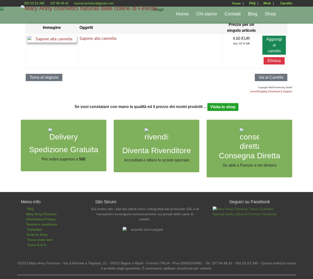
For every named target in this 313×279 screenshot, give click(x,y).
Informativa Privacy (40, 219)
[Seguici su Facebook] (249, 222)
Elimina (274, 61)
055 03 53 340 (34, 3)
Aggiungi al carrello (274, 45)
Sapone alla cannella (97, 38)
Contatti (232, 13)
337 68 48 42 (59, 3)
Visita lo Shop (36, 234)
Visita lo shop (222, 107)
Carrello (285, 3)
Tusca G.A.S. (36, 245)
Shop (270, 13)
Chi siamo (206, 13)
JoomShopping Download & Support (271, 91)
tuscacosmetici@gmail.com (94, 3)
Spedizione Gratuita (63, 149)
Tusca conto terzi (39, 240)
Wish (266, 3)
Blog (252, 13)
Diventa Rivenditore (156, 150)
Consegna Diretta (249, 155)
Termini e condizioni (41, 224)
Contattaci (33, 229)
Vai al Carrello (271, 77)
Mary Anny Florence (40, 214)
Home (182, 13)
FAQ (252, 3)
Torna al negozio (44, 77)
